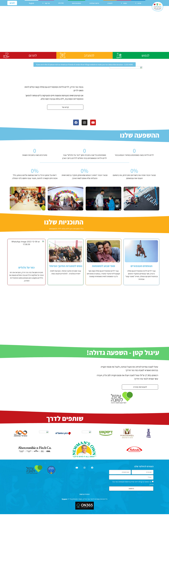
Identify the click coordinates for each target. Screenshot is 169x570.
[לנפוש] (119, 55)
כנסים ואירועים (76, 3)
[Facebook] (76, 122)
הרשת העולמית (94, 3)
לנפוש (145, 55)
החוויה (125, 3)
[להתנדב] (63, 55)
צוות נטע (61, 3)
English (31, 3)
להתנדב (109, 3)
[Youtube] (93, 122)
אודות (139, 3)
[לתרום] (6, 55)
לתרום (33, 55)
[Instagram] (84, 122)
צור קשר (47, 3)
